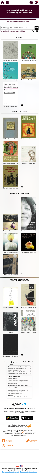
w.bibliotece (19, 432)
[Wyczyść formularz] (32, 31)
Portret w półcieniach (12, 378)
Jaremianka (10, 395)
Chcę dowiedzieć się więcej (10, 472)
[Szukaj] (36, 28)
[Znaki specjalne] (36, 31)
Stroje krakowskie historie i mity (15, 393)
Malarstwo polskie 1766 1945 (14, 370)
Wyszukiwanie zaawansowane (10, 31)
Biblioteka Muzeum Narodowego (18, 21)
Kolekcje (22, 31)
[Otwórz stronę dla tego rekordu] (11, 50)
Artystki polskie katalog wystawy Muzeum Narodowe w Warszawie (23, 373)
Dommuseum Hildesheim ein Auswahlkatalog (18, 381)
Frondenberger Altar (12, 383)
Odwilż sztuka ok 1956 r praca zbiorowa (17, 368)
